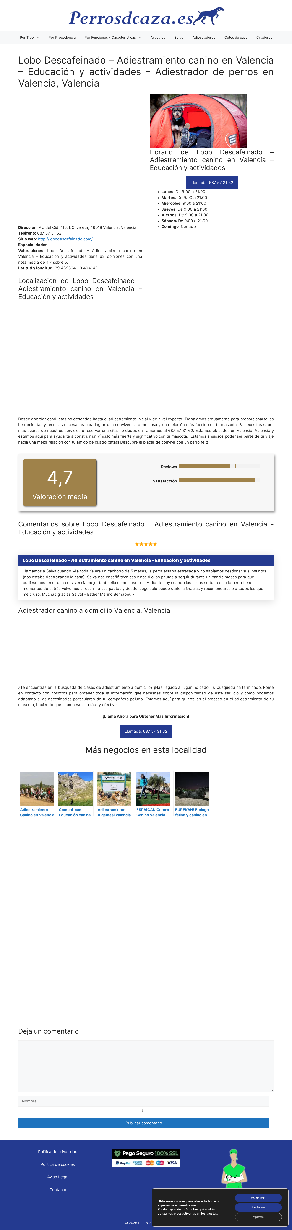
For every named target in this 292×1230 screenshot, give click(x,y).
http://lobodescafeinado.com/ (65, 239)
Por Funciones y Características (110, 37)
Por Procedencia (62, 37)
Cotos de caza (235, 37)
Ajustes (258, 1217)
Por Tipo (27, 37)
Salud (178, 37)
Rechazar (258, 1207)
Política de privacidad (58, 1151)
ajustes (211, 1214)
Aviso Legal (57, 1177)
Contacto (58, 1189)
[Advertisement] (146, 159)
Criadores (264, 37)
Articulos (158, 37)
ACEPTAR (258, 1198)
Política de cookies (58, 1164)
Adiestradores (204, 37)
